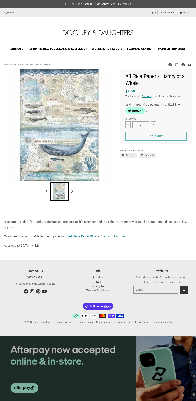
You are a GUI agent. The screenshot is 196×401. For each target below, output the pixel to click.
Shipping (147, 96)
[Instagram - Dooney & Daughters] (176, 64)
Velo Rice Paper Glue (81, 236)
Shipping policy (141, 321)
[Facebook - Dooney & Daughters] (170, 64)
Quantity (130, 119)
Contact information (163, 321)
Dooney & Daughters (40, 321)
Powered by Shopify (65, 321)
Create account (167, 12)
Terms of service (122, 321)
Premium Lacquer (113, 236)
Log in (153, 12)
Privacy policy (103, 321)
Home (7, 64)
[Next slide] (72, 191)
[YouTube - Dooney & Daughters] (189, 64)
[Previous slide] (46, 191)
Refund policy (86, 321)
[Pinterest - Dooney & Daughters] (183, 64)
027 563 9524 (35, 277)
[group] (59, 191)
